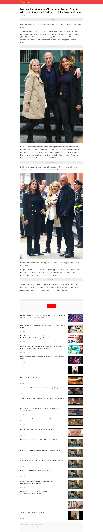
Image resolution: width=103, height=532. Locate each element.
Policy (26, 526)
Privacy (32, 526)
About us (22, 526)
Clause (28, 526)
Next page (51, 306)
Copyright (36, 526)
